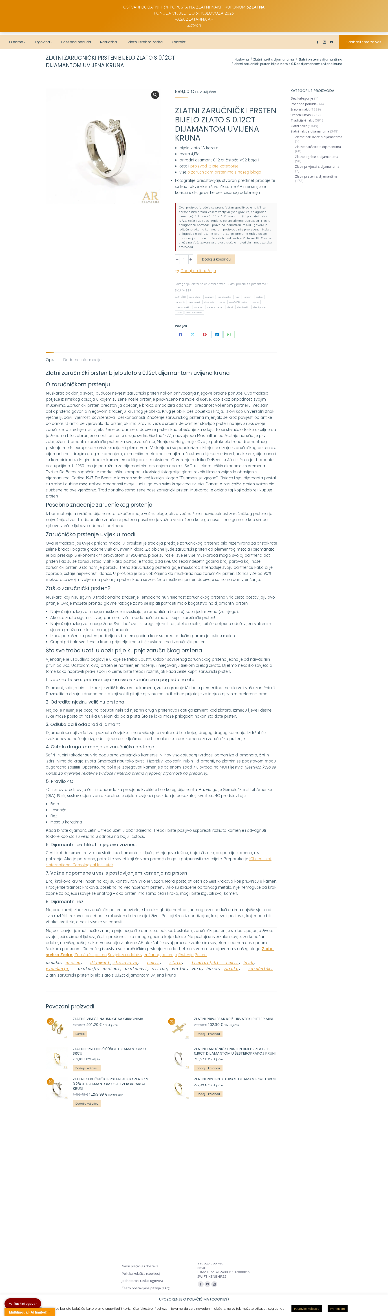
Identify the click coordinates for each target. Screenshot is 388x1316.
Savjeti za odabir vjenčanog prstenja (142, 954)
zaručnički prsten (238, 302)
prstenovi (195, 302)
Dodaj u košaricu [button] (208, 1034)
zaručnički (260, 969)
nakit (237, 297)
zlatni (230, 307)
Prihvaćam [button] (337, 1308)
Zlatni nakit (199, 284)
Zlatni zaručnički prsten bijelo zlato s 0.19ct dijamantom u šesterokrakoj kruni (235, 1051)
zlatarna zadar (215, 307)
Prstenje (186, 954)
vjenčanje (209, 302)
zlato (179, 312)
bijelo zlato (195, 297)
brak (248, 963)
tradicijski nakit (215, 963)
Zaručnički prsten (90, 954)
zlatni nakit (243, 307)
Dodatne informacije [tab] (82, 359)
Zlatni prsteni (217, 284)
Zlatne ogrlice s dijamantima (316, 156)
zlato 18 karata (194, 312)
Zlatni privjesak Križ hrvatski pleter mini (233, 1019)
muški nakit (224, 297)
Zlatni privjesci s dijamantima (317, 166)
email (201, 1267)
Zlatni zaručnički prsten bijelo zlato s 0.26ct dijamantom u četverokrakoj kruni (110, 1084)
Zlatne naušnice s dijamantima (318, 147)
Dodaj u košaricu (216, 259)
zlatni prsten (260, 307)
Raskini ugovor (25, 1304)
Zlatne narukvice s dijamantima (318, 137)
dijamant (209, 297)
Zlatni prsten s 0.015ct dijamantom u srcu (235, 1079)
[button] (155, 95)
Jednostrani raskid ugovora (142, 1281)
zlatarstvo (124, 963)
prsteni (259, 297)
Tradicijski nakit (302, 120)
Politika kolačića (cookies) (141, 1273)
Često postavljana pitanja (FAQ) (146, 1288)
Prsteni (201, 954)
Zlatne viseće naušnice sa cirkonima (108, 1019)
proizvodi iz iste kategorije (214, 166)
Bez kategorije (302, 98)
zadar (222, 302)
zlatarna (198, 307)
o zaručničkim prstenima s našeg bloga (224, 172)
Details (80, 1034)
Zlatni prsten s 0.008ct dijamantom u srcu (109, 1051)
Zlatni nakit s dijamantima (310, 131)
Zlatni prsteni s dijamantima (247, 284)
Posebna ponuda (304, 104)
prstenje (180, 302)
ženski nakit (183, 307)
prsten (248, 297)
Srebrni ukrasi (301, 115)
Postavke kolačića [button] (306, 1308)
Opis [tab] (50, 359)
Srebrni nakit (300, 109)
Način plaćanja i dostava (140, 1266)
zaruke (255, 302)
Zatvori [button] (194, 25)
